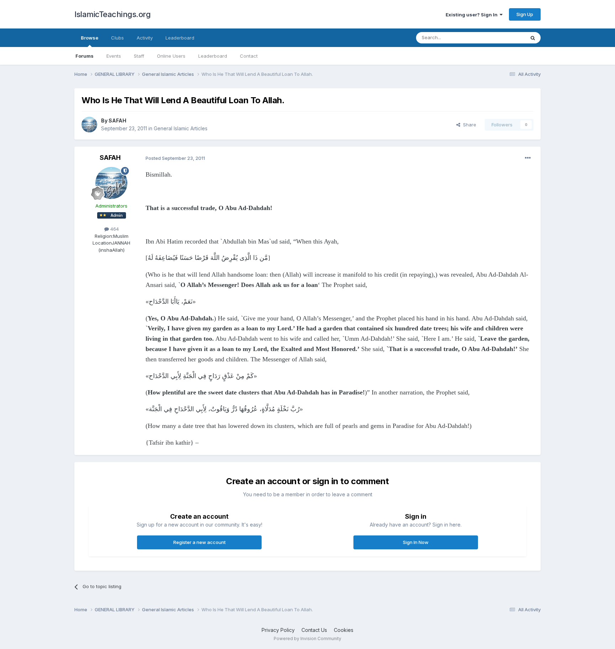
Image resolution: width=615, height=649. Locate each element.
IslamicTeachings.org (112, 14)
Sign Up (524, 14)
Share (468, 124)
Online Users (171, 56)
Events (113, 56)
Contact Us (314, 630)
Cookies (343, 630)
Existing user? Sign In (473, 14)
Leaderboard (212, 56)
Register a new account (199, 542)
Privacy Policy (278, 630)
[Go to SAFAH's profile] (89, 124)
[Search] (533, 37)
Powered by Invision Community (307, 638)
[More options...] (528, 158)
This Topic (504, 37)
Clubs (117, 38)
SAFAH (117, 120)
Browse (89, 38)
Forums (84, 56)
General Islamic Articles (180, 128)
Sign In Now (416, 542)
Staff (139, 56)
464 (114, 229)
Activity (145, 38)
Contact (249, 56)
